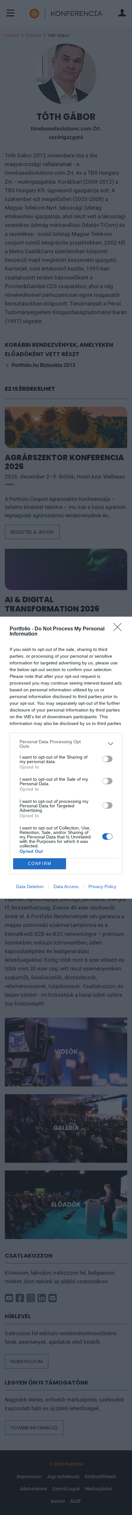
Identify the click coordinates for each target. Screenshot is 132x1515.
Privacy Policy (102, 886)
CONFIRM (40, 863)
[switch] (107, 759)
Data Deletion (30, 886)
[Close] (119, 629)
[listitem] (66, 743)
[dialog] (66, 758)
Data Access (66, 886)
